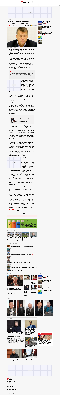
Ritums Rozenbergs (9, 25)
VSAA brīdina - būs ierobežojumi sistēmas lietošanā (27, 281)
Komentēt (22, 216)
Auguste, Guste (32, 2)
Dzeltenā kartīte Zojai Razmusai (32, 238)
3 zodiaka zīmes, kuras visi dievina (16, 249)
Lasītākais (40, 19)
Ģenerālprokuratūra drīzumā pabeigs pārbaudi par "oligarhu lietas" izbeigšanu (18, 239)
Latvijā (10, 19)
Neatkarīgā (18, 5)
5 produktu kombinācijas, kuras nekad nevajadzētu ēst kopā (20, 265)
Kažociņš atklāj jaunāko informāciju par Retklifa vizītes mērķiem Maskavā (14, 288)
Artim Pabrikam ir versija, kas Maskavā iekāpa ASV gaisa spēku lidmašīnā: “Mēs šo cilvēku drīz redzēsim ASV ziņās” (47, 33)
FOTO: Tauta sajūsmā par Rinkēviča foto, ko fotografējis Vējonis (20, 257)
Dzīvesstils (22, 5)
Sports (33, 5)
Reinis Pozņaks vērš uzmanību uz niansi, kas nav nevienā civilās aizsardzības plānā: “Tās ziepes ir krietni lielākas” (24, 118)
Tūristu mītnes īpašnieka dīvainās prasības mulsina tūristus (20, 262)
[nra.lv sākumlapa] (25, 2)
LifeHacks (29, 5)
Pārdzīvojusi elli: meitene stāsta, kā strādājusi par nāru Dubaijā (47, 22)
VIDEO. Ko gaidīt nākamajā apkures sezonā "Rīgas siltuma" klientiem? (22, 251)
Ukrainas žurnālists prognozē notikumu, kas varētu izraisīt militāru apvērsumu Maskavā (23, 268)
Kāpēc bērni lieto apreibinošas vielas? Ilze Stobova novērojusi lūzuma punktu (34, 282)
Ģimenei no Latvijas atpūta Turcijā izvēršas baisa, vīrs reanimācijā (47, 37)
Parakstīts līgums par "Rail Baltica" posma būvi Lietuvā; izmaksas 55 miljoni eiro (25, 239)
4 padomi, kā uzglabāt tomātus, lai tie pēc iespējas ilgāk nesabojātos (21, 246)
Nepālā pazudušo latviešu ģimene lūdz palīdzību (46, 27)
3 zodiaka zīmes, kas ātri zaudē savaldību (17, 259)
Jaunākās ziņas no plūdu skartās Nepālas (30, 346)
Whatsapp (21, 211)
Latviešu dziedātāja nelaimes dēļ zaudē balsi (17, 270)
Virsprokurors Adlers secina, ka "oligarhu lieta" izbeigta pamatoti (10, 238)
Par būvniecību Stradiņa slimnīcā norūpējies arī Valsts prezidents (21, 254)
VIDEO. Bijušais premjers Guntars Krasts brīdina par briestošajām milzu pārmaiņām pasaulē (23, 121)
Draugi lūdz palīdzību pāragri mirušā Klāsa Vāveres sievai (47, 41)
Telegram (17, 211)
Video (9, 298)
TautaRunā (25, 5)
